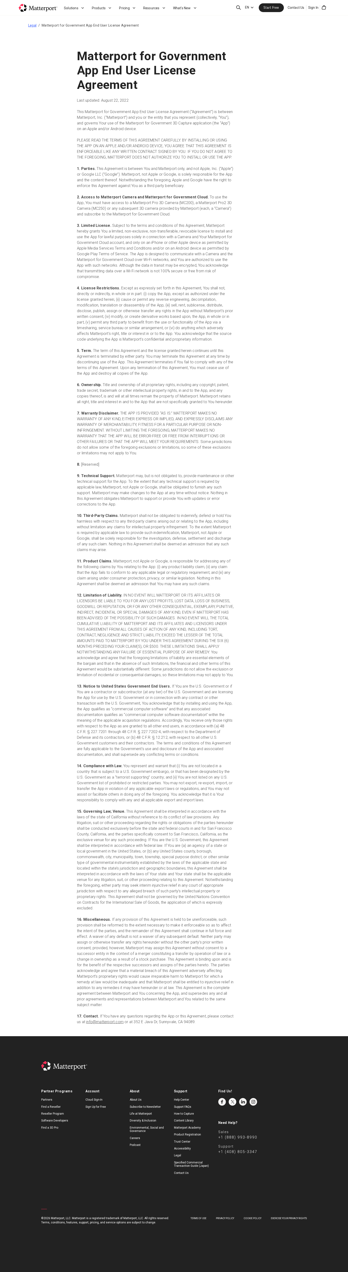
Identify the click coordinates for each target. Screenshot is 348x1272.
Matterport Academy (187, 1127)
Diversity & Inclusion (143, 1120)
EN (247, 7)
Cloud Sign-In (94, 1099)
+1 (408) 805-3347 (237, 1151)
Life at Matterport (141, 1113)
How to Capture (184, 1113)
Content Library (184, 1120)
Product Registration (187, 1134)
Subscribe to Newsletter (145, 1106)
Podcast (135, 1145)
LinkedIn (243, 1102)
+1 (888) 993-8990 (237, 1137)
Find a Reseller (51, 1106)
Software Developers (54, 1120)
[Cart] (323, 7)
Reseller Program (52, 1113)
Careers (135, 1138)
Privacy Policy (225, 1218)
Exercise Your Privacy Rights (289, 1218)
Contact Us (296, 7)
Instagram (253, 1102)
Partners (46, 1099)
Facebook (222, 1102)
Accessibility (182, 1148)
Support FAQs (182, 1106)
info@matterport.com (105, 1022)
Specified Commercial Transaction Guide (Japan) (191, 1164)
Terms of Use (198, 1218)
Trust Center (182, 1141)
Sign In (313, 7)
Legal (32, 25)
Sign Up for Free (95, 1106)
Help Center (181, 1099)
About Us (136, 1099)
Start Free (271, 7)
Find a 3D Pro (49, 1127)
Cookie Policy (252, 1218)
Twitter (232, 1102)
